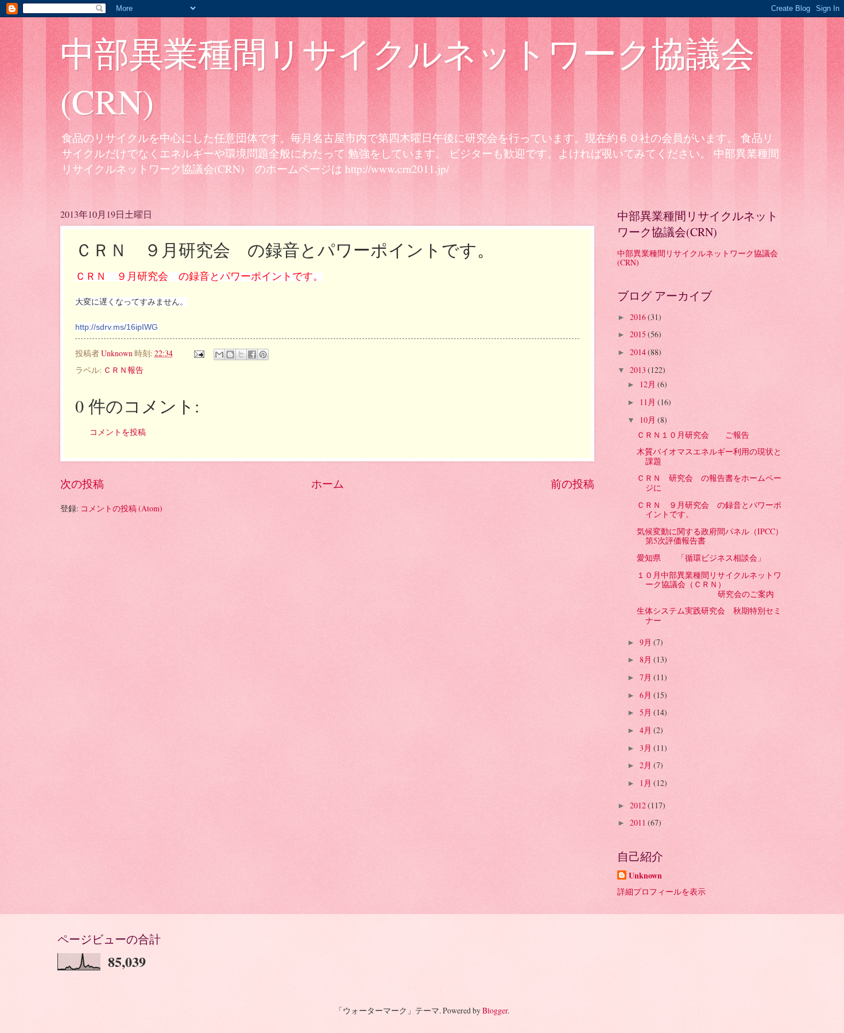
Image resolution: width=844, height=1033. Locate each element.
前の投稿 (572, 483)
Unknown (645, 875)
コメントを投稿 (118, 431)
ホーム (327, 483)
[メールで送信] (219, 354)
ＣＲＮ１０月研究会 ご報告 (697, 434)
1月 (646, 782)
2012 (639, 805)
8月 (646, 659)
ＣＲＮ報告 (123, 369)
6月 (646, 694)
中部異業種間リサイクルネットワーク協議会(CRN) (697, 258)
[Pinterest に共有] (263, 354)
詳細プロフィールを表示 (661, 891)
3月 (646, 747)
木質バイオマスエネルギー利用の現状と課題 (709, 456)
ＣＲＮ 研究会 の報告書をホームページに (709, 482)
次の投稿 (82, 483)
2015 (639, 334)
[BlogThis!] (230, 354)
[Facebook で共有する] (252, 354)
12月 (648, 384)
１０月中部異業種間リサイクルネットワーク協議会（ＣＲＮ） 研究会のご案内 (709, 584)
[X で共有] (241, 354)
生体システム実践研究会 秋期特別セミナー (709, 615)
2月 (646, 765)
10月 (648, 419)
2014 (639, 351)
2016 (639, 316)
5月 (646, 712)
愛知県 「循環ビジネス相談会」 (701, 557)
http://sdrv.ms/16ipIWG (116, 327)
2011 (639, 822)
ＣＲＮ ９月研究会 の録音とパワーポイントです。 (709, 509)
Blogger (495, 1010)
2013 (639, 369)
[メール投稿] (199, 353)
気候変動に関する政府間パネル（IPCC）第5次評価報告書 (710, 536)
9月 (646, 642)
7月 (646, 677)
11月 (648, 401)
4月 (646, 729)
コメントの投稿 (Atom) (121, 508)
